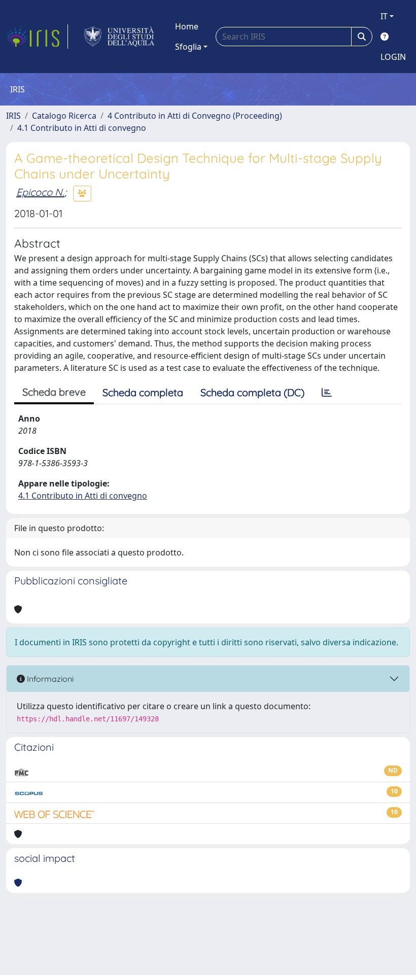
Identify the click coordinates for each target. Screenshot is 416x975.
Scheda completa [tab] (142, 392)
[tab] (326, 392)
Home (186, 26)
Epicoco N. (40, 192)
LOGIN (393, 56)
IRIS (13, 115)
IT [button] (384, 16)
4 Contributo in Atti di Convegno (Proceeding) (195, 115)
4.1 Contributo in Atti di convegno (81, 127)
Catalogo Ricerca (64, 115)
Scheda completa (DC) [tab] (252, 392)
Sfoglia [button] (188, 46)
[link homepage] (37, 36)
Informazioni (49, 679)
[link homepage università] (119, 36)
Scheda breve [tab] (54, 392)
